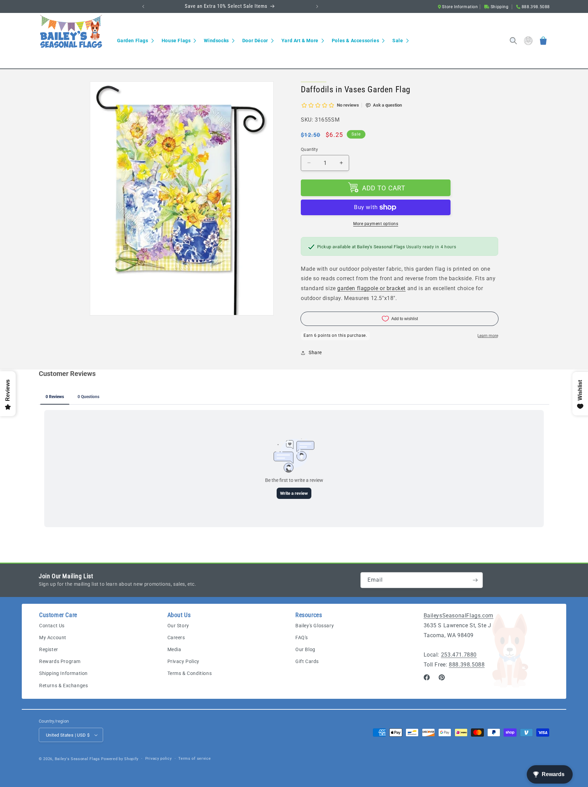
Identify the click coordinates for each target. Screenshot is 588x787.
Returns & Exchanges (63, 685)
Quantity (309, 149)
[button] (135, 40)
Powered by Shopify (119, 759)
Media (174, 649)
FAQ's (301, 637)
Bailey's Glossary (314, 625)
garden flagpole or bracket (371, 288)
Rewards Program (60, 661)
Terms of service (194, 758)
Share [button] (315, 352)
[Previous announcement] (143, 6)
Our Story (178, 625)
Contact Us (52, 625)
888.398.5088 (467, 664)
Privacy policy (158, 758)
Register (48, 649)
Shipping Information (63, 673)
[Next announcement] (317, 6)
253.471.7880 (459, 654)
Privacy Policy (183, 661)
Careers (176, 637)
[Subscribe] (475, 580)
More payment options (375, 223)
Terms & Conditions (189, 673)
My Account (52, 637)
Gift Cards (307, 661)
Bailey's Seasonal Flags (77, 759)
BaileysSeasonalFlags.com (458, 615)
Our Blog (305, 649)
